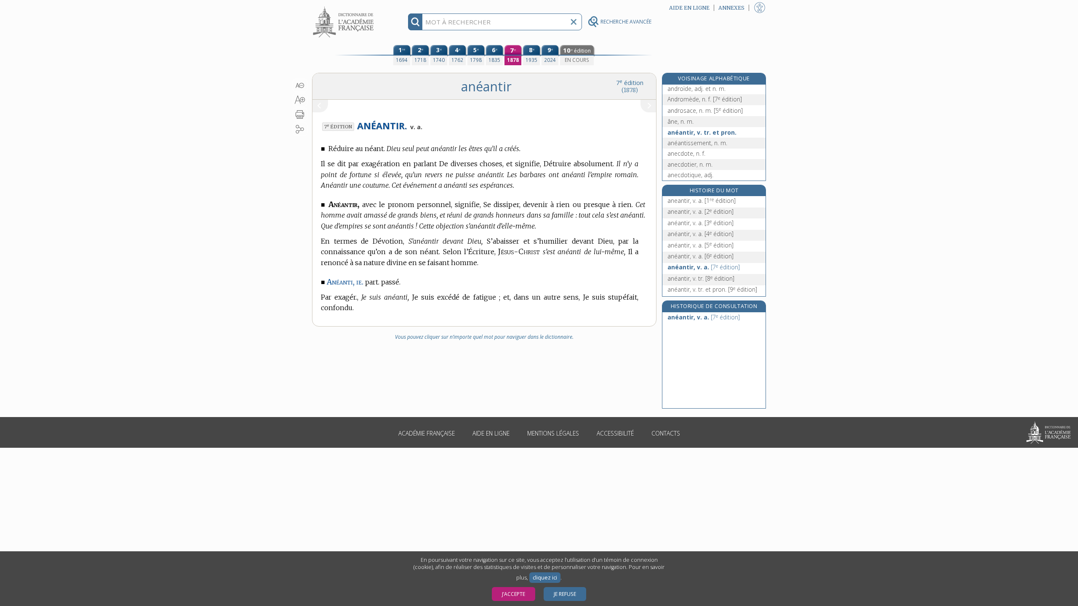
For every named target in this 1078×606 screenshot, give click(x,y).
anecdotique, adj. (690, 175)
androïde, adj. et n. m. (696, 89)
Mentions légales (553, 433)
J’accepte (513, 594)
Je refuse (565, 594)
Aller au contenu (344, 7)
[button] (300, 85)
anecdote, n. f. (686, 153)
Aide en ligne (491, 433)
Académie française (426, 433)
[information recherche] (415, 21)
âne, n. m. (680, 121)
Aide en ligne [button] (689, 8)
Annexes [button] (731, 8)
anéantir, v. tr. (700, 278)
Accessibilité (615, 433)
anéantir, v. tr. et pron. (701, 132)
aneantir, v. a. (701, 201)
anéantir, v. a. (700, 223)
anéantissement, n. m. (697, 143)
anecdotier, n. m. (689, 164)
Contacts (665, 433)
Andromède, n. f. (704, 99)
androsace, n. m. (705, 110)
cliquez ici (545, 577)
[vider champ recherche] (573, 21)
